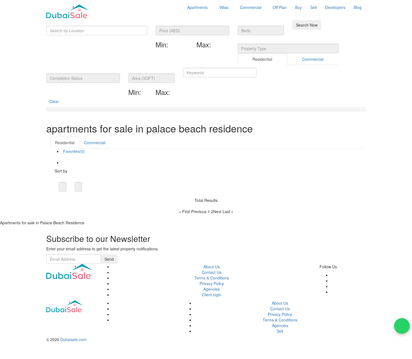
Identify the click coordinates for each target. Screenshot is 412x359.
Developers (335, 7)
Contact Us (211, 272)
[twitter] (332, 280)
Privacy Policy (212, 283)
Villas (223, 7)
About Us (211, 266)
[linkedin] (332, 292)
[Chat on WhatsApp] (402, 326)
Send (109, 259)
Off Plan (280, 7)
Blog (358, 7)
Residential (262, 59)
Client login (211, 294)
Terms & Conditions (211, 278)
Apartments (197, 7)
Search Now (307, 25)
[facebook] (332, 275)
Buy (298, 7)
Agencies (211, 289)
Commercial (250, 7)
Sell (313, 7)
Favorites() (74, 151)
